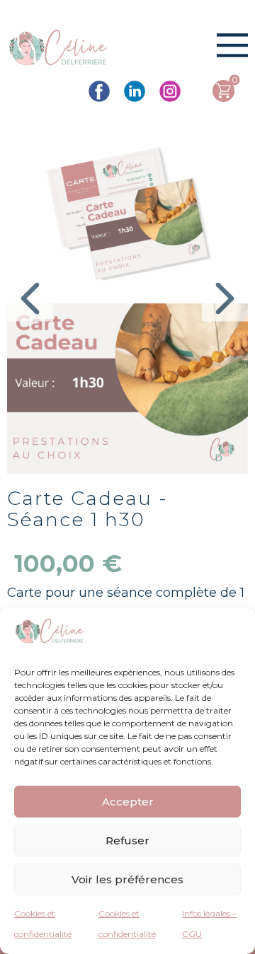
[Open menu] (232, 45)
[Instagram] (170, 91)
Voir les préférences (127, 879)
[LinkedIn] (134, 91)
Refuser (127, 840)
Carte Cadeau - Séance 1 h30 (87, 509)
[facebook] (99, 91)
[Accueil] (58, 49)
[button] (30, 298)
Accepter (128, 801)
